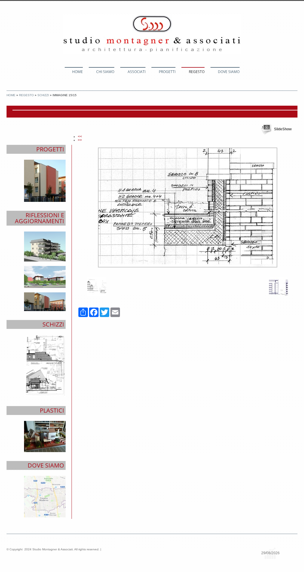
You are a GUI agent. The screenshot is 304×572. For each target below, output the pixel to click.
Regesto (197, 71)
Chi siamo (105, 71)
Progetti (167, 71)
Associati (136, 71)
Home (77, 71)
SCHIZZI (43, 95)
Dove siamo (229, 71)
